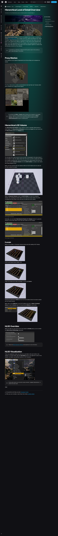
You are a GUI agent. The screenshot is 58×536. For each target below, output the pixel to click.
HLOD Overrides (48, 24)
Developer (9, 6)
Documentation (13, 6)
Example (47, 22)
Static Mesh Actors (12, 38)
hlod (6, 387)
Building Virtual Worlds (32, 6)
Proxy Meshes (48, 19)
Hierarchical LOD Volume (49, 21)
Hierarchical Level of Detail (37, 6)
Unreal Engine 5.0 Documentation (26, 6)
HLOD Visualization (49, 26)
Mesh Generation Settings (18, 344)
